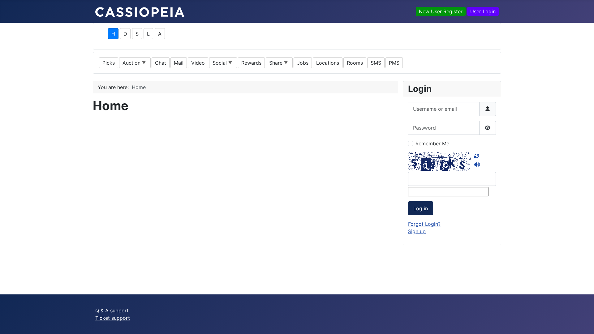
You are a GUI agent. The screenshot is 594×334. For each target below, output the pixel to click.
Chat (160, 63)
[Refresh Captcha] (476, 155)
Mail (178, 63)
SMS (376, 63)
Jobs (302, 63)
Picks (108, 63)
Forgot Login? (424, 224)
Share (275, 63)
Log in (420, 208)
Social (220, 63)
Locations (327, 63)
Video (198, 63)
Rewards (251, 63)
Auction (131, 63)
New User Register (441, 11)
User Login (483, 11)
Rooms (355, 63)
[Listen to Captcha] (477, 164)
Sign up (417, 231)
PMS (394, 63)
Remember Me (432, 143)
